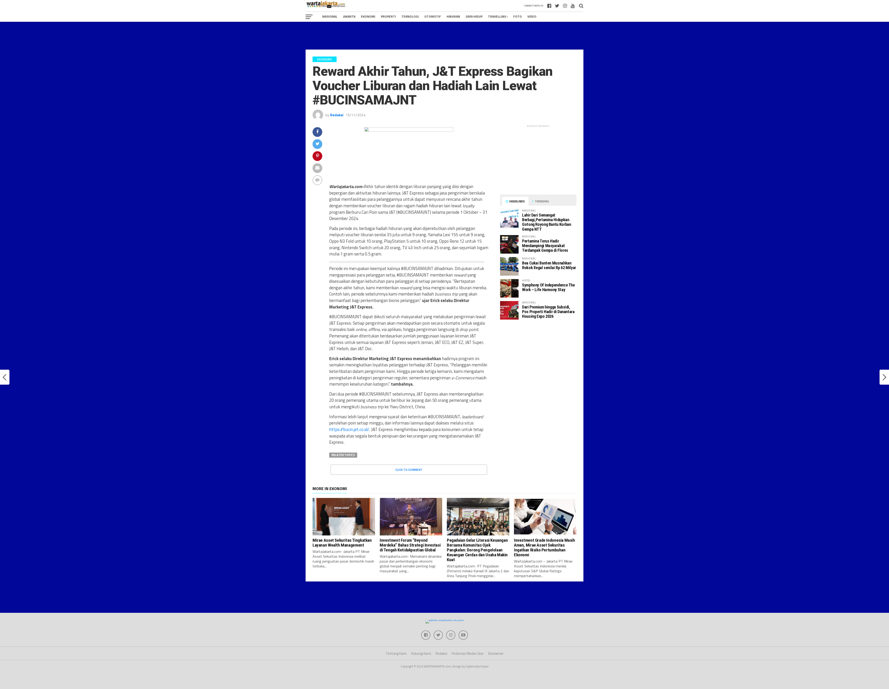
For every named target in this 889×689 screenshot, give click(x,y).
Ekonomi (368, 16)
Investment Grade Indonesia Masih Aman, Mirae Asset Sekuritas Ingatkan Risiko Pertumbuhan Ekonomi (544, 547)
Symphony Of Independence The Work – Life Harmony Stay (548, 287)
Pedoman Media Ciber (468, 653)
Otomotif (432, 16)
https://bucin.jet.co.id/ (349, 429)
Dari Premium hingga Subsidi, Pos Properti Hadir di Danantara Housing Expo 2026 (548, 312)
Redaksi (336, 115)
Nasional (329, 16)
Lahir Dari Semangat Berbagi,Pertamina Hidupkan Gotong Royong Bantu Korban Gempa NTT (546, 222)
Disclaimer (496, 653)
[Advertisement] (444, 35)
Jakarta (349, 16)
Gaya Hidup (474, 16)
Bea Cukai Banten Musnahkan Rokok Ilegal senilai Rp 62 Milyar (549, 265)
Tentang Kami (396, 653)
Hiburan (453, 16)
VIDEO (531, 16)
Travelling (497, 16)
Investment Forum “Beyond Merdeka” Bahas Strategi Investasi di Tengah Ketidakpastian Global (410, 545)
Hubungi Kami (421, 653)
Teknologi (410, 16)
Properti (388, 16)
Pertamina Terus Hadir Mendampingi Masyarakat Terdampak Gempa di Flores (545, 246)
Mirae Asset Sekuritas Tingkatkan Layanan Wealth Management (342, 543)
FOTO (517, 16)
